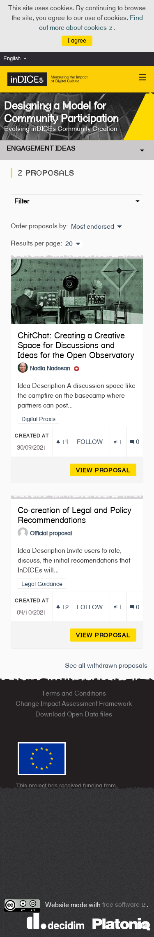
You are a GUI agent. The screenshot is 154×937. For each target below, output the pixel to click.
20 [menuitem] (69, 244)
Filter (21, 201)
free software (124, 904)
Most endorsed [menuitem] (92, 226)
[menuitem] (16, 59)
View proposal (106, 469)
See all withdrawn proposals (106, 665)
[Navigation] (142, 77)
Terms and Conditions (73, 693)
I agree (77, 40)
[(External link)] (121, 924)
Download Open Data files (73, 714)
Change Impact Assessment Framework (74, 703)
